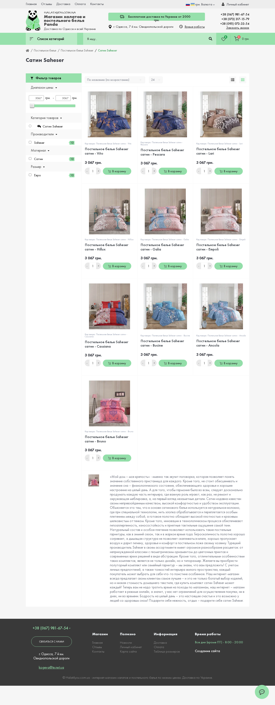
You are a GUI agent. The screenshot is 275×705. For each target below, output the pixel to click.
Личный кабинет (131, 647)
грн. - (50, 97)
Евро (54, 175)
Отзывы (46, 4)
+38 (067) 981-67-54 (235, 14)
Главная (31, 4)
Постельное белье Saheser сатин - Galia (162, 247)
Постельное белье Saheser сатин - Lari (218, 151)
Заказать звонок (237, 28)
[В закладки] (135, 91)
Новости (126, 642)
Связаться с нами (51, 641)
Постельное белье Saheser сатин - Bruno (106, 439)
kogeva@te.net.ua (51, 667)
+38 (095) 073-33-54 (234, 24)
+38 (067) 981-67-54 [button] (50, 628)
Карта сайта (128, 651)
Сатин (54, 159)
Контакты (97, 4)
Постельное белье (45, 50)
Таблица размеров (167, 651)
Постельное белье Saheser (77, 50)
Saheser (54, 142)
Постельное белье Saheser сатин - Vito (106, 151)
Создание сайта (207, 651)
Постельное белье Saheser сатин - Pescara (162, 152)
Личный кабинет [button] (237, 4)
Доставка (63, 4)
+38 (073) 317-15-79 (235, 19)
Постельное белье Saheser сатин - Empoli (218, 247)
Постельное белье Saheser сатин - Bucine (162, 343)
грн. (203, 4)
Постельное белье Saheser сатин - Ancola (218, 343)
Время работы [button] (195, 26)
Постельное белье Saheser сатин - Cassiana (106, 344)
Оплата (80, 4)
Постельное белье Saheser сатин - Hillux (106, 247)
